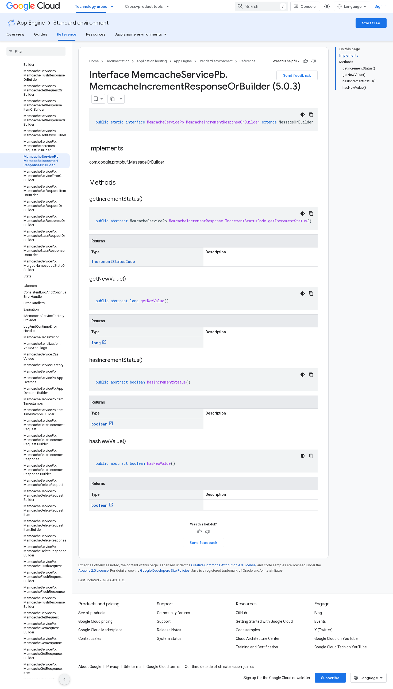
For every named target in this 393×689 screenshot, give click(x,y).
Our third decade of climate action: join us (219, 666)
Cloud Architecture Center (258, 638)
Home (94, 61)
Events (320, 621)
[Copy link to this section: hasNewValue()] (131, 442)
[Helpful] (306, 61)
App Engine (31, 23)
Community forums (173, 613)
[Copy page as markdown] (112, 98)
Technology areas (91, 6)
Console (308, 6)
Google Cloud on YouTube (336, 638)
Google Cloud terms (163, 666)
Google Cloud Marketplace (100, 630)
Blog (318, 613)
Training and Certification (257, 647)
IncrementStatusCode (113, 261)
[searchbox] (36, 51)
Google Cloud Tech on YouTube (340, 647)
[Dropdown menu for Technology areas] (113, 6)
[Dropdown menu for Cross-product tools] (169, 6)
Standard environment (81, 23)
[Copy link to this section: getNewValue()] (131, 279)
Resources (96, 34)
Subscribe (330, 677)
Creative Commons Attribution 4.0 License (223, 565)
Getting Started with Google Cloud (264, 621)
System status (169, 638)
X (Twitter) (323, 630)
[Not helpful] (314, 61)
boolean (99, 424)
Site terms (132, 666)
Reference (66, 34)
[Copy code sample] (311, 114)
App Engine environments (138, 34)
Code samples (248, 630)
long (96, 342)
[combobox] (261, 6)
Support (164, 621)
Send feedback (297, 75)
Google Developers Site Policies (165, 570)
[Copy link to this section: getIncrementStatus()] (147, 199)
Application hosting (151, 61)
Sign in (381, 6)
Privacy (112, 666)
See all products (91, 613)
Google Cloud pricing (95, 621)
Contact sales (89, 638)
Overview (15, 34)
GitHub (241, 613)
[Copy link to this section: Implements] (128, 149)
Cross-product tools (144, 6)
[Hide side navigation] (64, 679)
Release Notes (169, 630)
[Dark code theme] (302, 114)
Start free (371, 23)
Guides (40, 34)
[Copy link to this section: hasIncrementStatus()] (147, 360)
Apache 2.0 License (93, 570)
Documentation (117, 61)
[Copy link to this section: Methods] (122, 183)
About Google (89, 666)
